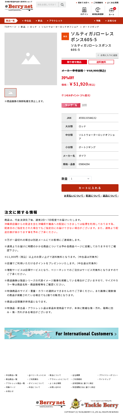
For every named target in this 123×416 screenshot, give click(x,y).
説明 (84, 105)
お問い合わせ (55, 387)
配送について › (94, 195)
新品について (55, 375)
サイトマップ (105, 379)
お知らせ (112, 20)
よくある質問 (112, 3)
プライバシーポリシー (108, 375)
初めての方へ (83, 3)
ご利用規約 (77, 379)
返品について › (110, 195)
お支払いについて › (74, 195)
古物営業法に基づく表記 (82, 383)
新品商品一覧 (11, 379)
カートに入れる (90, 188)
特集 (98, 20)
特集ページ (10, 387)
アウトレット (55, 20)
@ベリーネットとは (37, 375)
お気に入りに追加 (108, 55)
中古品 (27, 20)
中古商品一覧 (11, 375)
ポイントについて (36, 383)
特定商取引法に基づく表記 (83, 387)
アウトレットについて (59, 379)
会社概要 (76, 375)
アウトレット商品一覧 (15, 383)
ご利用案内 (98, 3)
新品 (40, 20)
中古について (34, 387)
